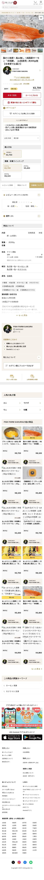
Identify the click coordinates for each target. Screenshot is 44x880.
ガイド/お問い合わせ (8, 789)
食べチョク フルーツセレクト (31, 798)
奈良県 (4, 842)
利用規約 (4, 796)
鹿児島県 (15, 853)
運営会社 (4, 786)
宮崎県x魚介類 (9, 286)
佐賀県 (4, 850)
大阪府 (24, 839)
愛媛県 (14, 847)
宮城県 (35, 822)
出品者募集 (26, 752)
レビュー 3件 (18, 84)
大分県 (35, 850)
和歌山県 (15, 842)
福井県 (14, 833)
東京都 (4, 831)
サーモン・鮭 (23, 266)
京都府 (14, 839)
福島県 (24, 825)
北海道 (4, 822)
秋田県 (4, 825)
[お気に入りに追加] (41, 18)
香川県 (4, 847)
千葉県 (35, 828)
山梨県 (24, 833)
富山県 (35, 831)
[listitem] (12, 403)
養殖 (5, 283)
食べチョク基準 (6, 755)
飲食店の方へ (6, 761)
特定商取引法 (6, 802)
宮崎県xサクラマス (28, 290)
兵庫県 (35, 839)
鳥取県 (24, 842)
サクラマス (22, 269)
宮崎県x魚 (20, 286)
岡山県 (4, 844)
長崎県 (14, 850)
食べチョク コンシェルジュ (31, 794)
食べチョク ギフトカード (30, 801)
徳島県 (35, 844)
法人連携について (28, 773)
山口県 (24, 844)
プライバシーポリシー (8, 799)
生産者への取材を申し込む (31, 762)
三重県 (35, 836)
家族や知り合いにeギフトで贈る (23, 102)
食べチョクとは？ (7, 752)
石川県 (4, 833)
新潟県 (24, 831)
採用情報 (4, 812)
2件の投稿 (26, 83)
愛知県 (24, 836)
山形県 (14, 825)
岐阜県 (4, 836)
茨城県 (35, 825)
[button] (22, 201)
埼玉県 (24, 828)
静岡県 (14, 836)
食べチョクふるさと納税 (30, 786)
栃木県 (4, 828)
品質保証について (7, 758)
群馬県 (14, 828)
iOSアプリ (26, 807)
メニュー (41, 4)
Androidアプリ (27, 810)
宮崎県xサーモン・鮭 (11, 290)
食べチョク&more (28, 804)
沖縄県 (24, 853)
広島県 (14, 844)
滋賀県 (4, 839)
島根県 (35, 842)
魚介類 (9, 266)
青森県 (14, 822)
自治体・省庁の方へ (29, 776)
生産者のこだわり (10, 339)
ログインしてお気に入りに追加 (23, 113)
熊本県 (24, 850)
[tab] (7, 185)
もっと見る (23, 315)
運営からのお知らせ (8, 792)
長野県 (35, 833)
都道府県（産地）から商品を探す (13, 818)
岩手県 (24, 822)
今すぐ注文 (12, 95)
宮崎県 (9, 276)
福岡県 (35, 847)
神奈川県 (15, 831)
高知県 (24, 847)
